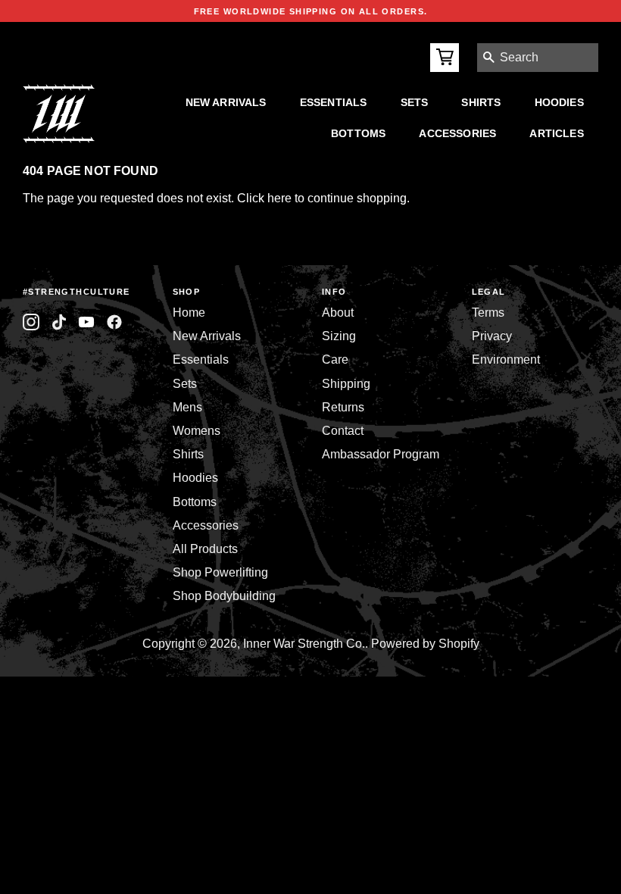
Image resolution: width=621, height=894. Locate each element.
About (338, 312)
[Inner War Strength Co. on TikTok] (59, 322)
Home (189, 312)
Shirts (481, 102)
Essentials (333, 102)
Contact (343, 430)
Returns (343, 407)
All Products (205, 548)
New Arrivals (226, 102)
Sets (415, 102)
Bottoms (358, 133)
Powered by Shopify (425, 643)
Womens (196, 430)
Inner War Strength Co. (304, 643)
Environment (506, 359)
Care (335, 359)
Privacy (492, 336)
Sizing (339, 336)
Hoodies (559, 102)
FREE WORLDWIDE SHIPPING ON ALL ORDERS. (311, 11)
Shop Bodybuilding (224, 595)
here (279, 198)
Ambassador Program (380, 454)
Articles (556, 133)
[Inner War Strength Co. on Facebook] (86, 322)
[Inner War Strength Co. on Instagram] (31, 322)
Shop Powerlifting (220, 572)
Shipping (346, 383)
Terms (488, 312)
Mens (187, 407)
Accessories (457, 133)
